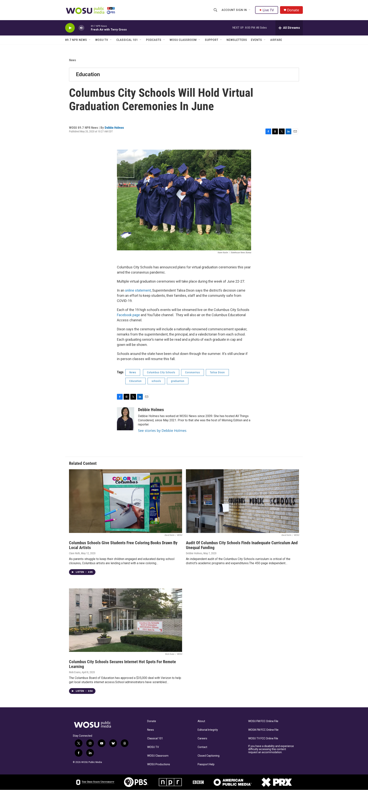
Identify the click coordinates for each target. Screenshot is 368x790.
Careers (202, 738)
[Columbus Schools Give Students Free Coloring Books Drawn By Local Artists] (125, 501)
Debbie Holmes (114, 127)
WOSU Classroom (183, 39)
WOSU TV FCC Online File (263, 738)
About (201, 721)
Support (211, 39)
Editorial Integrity (208, 729)
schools (156, 381)
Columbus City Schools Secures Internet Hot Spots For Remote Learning (122, 664)
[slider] (87, 28)
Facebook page (128, 315)
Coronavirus (192, 372)
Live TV (268, 10)
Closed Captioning (208, 755)
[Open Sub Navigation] (249, 10)
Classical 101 (127, 39)
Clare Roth (74, 553)
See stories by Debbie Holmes (162, 430)
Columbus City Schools (161, 372)
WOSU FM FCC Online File (263, 721)
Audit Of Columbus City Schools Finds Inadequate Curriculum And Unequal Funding (242, 545)
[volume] (81, 28)
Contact (202, 747)
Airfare (276, 39)
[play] (70, 28)
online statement (138, 290)
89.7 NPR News (76, 39)
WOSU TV (101, 39)
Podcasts (153, 39)
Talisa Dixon (217, 372)
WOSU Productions (158, 764)
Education (88, 74)
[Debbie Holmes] (125, 418)
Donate (293, 10)
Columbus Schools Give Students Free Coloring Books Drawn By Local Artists (123, 545)
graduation (177, 381)
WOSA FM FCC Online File (263, 729)
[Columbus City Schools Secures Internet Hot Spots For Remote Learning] (125, 620)
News (72, 60)
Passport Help (206, 764)
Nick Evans (74, 672)
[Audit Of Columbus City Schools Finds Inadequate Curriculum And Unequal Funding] (242, 501)
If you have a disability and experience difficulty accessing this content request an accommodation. (271, 749)
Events (256, 39)
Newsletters (237, 39)
